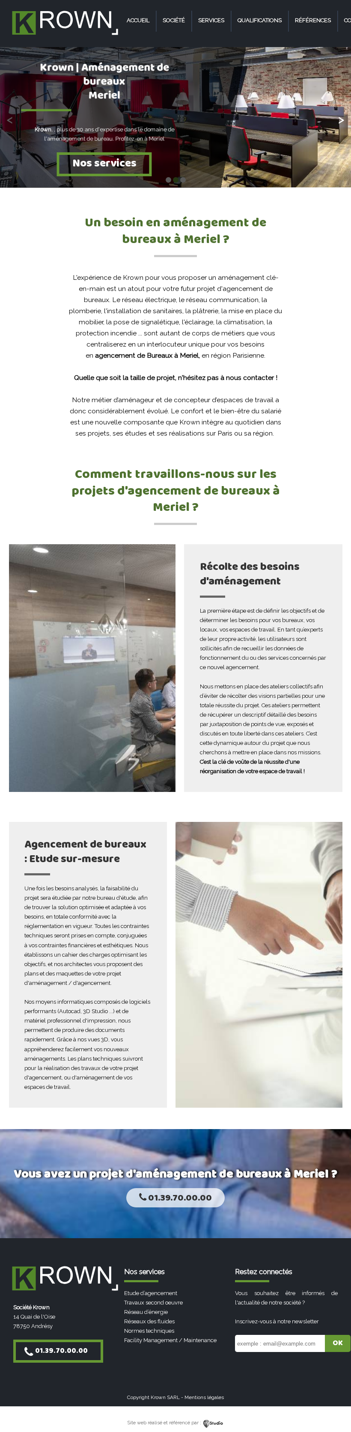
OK (338, 1343)
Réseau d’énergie (146, 1312)
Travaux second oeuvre (153, 1302)
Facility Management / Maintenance (170, 1340)
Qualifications (260, 20)
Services (211, 20)
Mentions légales (204, 1397)
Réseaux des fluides (149, 1321)
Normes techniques (149, 1331)
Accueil (138, 20)
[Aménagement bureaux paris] (64, 36)
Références (313, 20)
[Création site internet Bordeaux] (213, 1423)
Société (174, 20)
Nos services (104, 163)
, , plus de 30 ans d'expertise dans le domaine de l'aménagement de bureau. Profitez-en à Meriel (104, 134)
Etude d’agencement (150, 1293)
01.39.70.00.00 (179, 1198)
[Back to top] (332, 1407)
